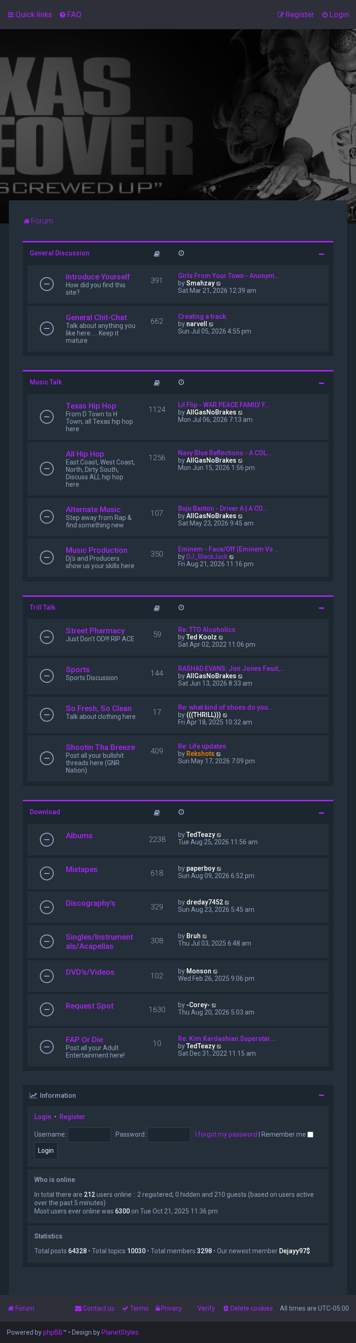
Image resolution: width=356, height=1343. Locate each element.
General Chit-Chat (96, 317)
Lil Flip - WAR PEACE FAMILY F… (223, 404)
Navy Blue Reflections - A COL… (224, 453)
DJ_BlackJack (207, 556)
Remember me (284, 1134)
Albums (79, 835)
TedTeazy (200, 834)
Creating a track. (203, 316)
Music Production (96, 550)
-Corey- (198, 1005)
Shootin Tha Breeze (100, 747)
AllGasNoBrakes (211, 412)
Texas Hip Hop (91, 405)
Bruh (193, 936)
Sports (78, 669)
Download (45, 812)
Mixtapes (82, 869)
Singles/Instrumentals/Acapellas (99, 941)
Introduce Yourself (98, 276)
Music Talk (46, 382)
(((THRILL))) (203, 714)
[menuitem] (70, 14)
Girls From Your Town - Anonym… (228, 275)
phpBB (53, 1332)
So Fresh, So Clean (99, 708)
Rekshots (200, 753)
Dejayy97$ (294, 1251)
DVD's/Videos (90, 972)
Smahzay (200, 283)
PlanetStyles (120, 1332)
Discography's (90, 903)
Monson (198, 971)
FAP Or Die (84, 1039)
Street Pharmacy (95, 630)
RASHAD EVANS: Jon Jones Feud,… (231, 668)
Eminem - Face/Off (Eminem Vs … (228, 549)
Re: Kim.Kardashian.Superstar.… (227, 1038)
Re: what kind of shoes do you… (225, 707)
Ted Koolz (201, 637)
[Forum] (178, 114)
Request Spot (90, 1005)
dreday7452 (204, 902)
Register (72, 1116)
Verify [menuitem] (206, 1308)
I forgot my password (226, 1134)
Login (42, 1116)
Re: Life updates (202, 746)
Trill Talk (42, 607)
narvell (196, 324)
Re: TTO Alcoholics (206, 629)
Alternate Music (93, 509)
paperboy (200, 868)
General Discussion (59, 253)
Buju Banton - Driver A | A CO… (222, 508)
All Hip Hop (85, 453)
